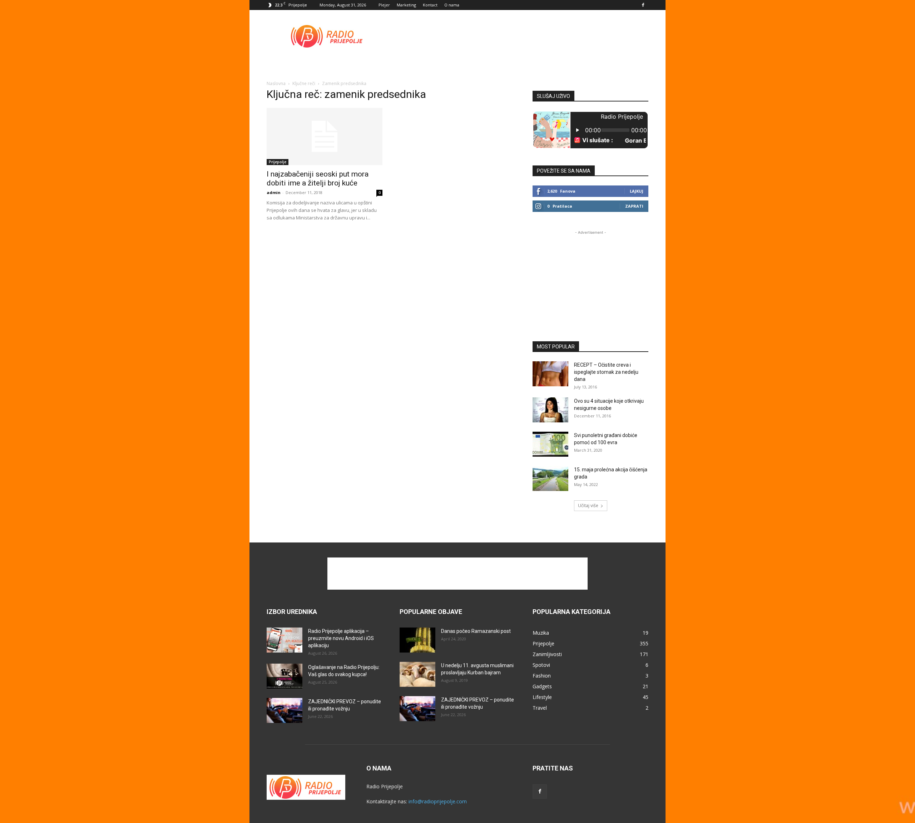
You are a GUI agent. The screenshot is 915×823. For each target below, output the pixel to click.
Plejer (384, 5)
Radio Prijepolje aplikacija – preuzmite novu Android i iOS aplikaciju (341, 638)
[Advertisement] (518, 36)
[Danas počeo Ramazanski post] (417, 640)
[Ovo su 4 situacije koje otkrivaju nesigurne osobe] (550, 409)
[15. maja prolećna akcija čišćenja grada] (550, 478)
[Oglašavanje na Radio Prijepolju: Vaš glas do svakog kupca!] (284, 676)
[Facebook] (643, 5)
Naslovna (276, 83)
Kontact (430, 5)
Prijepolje (277, 161)
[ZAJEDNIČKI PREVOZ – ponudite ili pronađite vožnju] (284, 710)
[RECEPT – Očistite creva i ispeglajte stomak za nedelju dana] (550, 373)
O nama (451, 5)
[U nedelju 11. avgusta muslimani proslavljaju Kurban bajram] (417, 674)
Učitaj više (588, 505)
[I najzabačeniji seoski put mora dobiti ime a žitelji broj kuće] (324, 136)
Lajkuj (636, 191)
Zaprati (634, 206)
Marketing (406, 5)
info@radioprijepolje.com (438, 801)
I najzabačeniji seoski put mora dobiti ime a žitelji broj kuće (318, 178)
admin (274, 192)
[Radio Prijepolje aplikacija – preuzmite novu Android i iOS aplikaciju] (284, 640)
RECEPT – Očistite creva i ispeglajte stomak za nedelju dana (606, 372)
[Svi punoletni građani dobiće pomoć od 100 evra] (550, 444)
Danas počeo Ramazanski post (476, 631)
